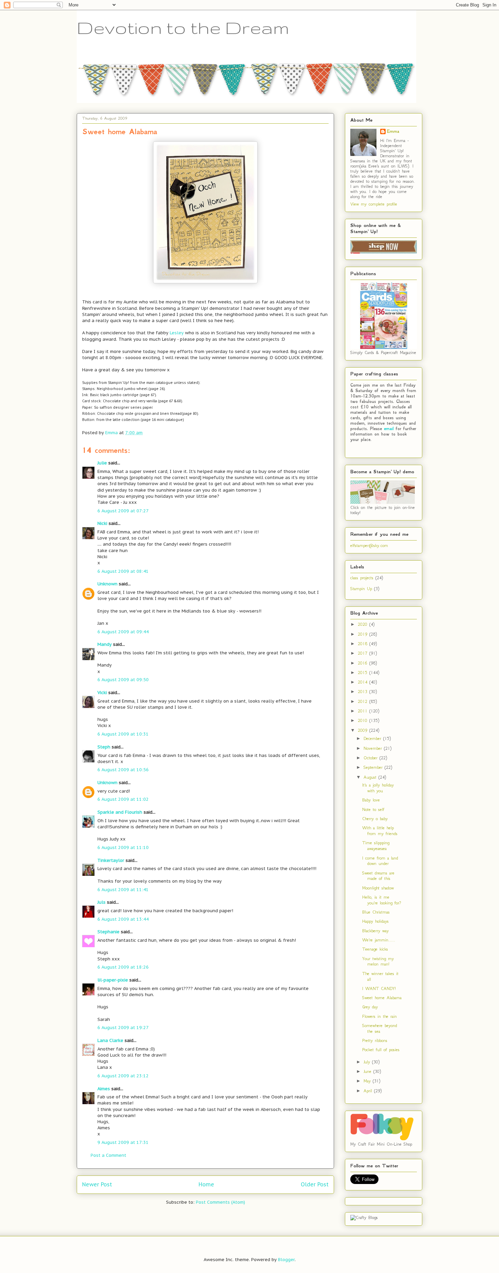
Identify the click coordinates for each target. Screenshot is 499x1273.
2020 (363, 624)
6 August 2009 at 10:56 (123, 770)
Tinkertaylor (110, 860)
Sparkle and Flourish (119, 812)
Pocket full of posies (381, 1049)
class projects (361, 577)
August (371, 777)
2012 (363, 701)
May (368, 1080)
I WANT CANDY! (379, 988)
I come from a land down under (380, 860)
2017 (363, 653)
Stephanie (108, 932)
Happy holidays (375, 921)
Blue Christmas (376, 912)
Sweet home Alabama (382, 997)
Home (206, 1184)
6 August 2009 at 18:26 (123, 967)
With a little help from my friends (380, 830)
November (374, 748)
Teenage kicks (375, 949)
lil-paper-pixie (112, 980)
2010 (363, 720)
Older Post (315, 1184)
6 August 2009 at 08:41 (123, 571)
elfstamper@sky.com (369, 545)
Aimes (103, 1089)
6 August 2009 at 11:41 (123, 889)
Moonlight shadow (378, 887)
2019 (363, 634)
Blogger (286, 1259)
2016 (363, 663)
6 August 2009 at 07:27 (123, 511)
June (368, 1071)
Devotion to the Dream (183, 27)
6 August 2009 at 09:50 (123, 680)
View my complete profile (373, 204)
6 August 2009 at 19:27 (123, 1027)
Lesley (177, 333)
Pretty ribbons (374, 1040)
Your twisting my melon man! (378, 961)
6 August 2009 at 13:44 (123, 919)
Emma (393, 131)
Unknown (107, 584)
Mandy (104, 644)
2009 (363, 730)
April (369, 1090)
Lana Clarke (110, 1040)
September (374, 767)
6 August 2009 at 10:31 (123, 734)
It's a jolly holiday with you (378, 787)
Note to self (373, 809)
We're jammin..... (378, 939)
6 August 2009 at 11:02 (123, 799)
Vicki (102, 692)
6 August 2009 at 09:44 (123, 632)
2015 (363, 672)
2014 (363, 682)
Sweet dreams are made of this (378, 875)
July (368, 1061)
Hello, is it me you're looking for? (381, 900)
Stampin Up (361, 588)
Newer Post (97, 1184)
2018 (363, 643)
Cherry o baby (375, 818)
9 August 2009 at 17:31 (123, 1142)
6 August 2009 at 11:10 (123, 847)
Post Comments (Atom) (220, 1202)
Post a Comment (108, 1155)
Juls (101, 902)
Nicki (102, 523)
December (373, 738)
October (372, 757)
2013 (363, 691)
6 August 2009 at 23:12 (123, 1076)
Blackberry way (375, 930)
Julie (102, 463)
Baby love (371, 799)
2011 (363, 710)
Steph (103, 747)
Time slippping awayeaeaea (375, 845)
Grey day (370, 1006)
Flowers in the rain (379, 1016)
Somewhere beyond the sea (379, 1028)
